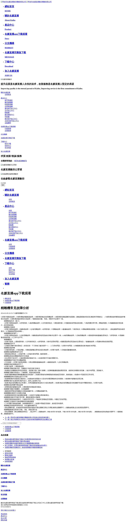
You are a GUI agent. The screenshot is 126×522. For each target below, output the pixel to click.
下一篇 (28, 419)
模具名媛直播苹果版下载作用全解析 (17, 441)
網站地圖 (4, 520)
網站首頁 (9, 190)
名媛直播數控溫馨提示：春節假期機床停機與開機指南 (24, 447)
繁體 (3, 185)
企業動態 (8, 431)
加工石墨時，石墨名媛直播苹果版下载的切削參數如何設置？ (26, 445)
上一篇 (27, 417)
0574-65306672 (20, 161)
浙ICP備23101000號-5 (8, 510)
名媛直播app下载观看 (12, 300)
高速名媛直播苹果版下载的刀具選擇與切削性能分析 (23, 439)
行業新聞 (8, 302)
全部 (10, 199)
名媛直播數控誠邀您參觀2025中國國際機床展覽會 (22, 443)
